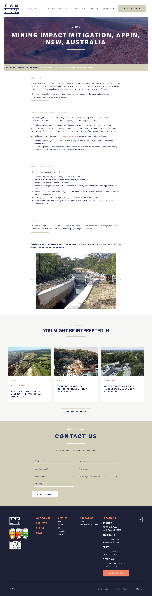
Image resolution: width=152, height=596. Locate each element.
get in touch (132, 8)
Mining (61, 528)
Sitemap (139, 589)
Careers (94, 8)
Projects (63, 8)
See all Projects (76, 411)
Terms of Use (102, 589)
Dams (60, 525)
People (75, 8)
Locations (109, 518)
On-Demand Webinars (89, 525)
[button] (32, 280)
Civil (59, 521)
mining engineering (66, 136)
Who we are (43, 518)
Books (83, 521)
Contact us (116, 573)
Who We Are (35, 8)
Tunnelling (62, 531)
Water (60, 534)
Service (62, 518)
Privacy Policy (122, 589)
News (84, 8)
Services (49, 8)
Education (106, 8)
